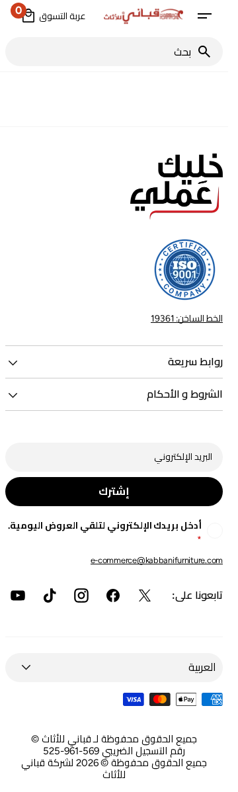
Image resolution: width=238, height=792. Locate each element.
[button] (204, 16)
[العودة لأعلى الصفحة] (212, 776)
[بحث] (209, 51)
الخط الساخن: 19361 (187, 318)
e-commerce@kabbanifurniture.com (157, 560)
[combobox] (100, 51)
